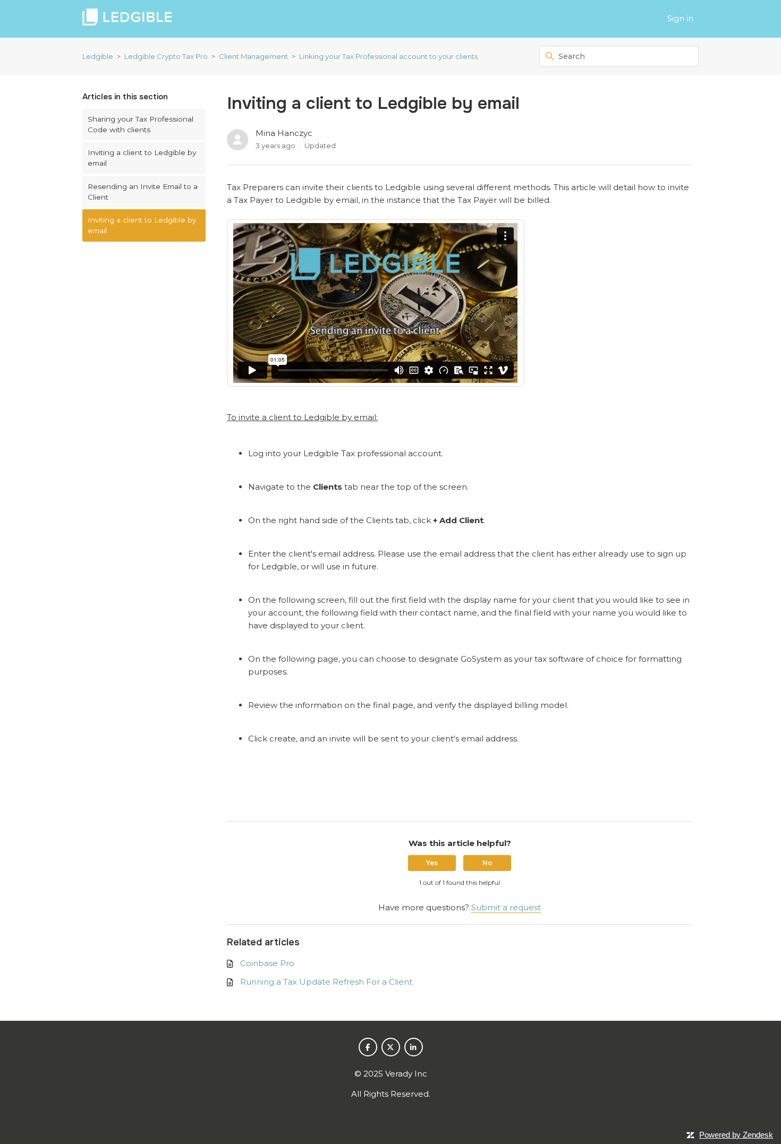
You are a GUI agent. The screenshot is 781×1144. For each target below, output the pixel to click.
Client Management (253, 56)
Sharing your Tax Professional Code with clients (140, 124)
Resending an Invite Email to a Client (143, 191)
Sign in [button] (680, 18)
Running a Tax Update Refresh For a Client (326, 982)
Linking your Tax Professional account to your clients (388, 56)
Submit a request (506, 907)
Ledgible (97, 56)
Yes (432, 863)
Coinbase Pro (267, 963)
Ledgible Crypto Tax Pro (166, 56)
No (487, 863)
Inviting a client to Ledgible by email (142, 157)
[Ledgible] (127, 18)
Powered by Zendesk (736, 1134)
